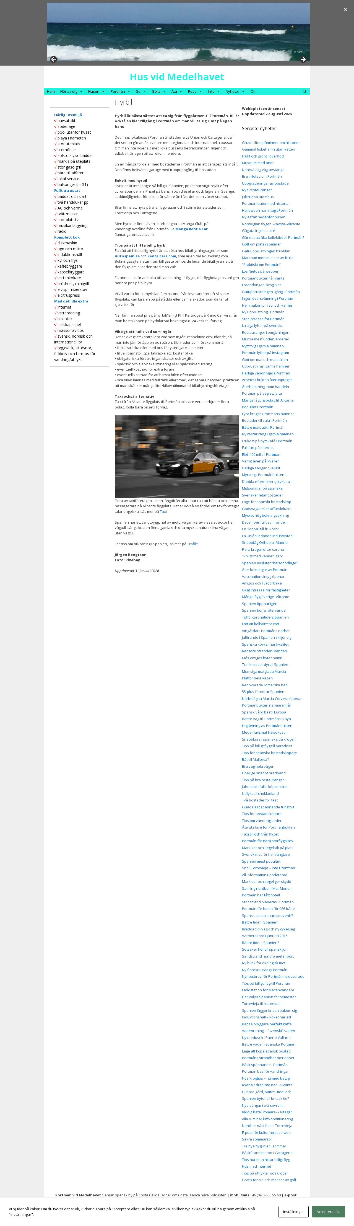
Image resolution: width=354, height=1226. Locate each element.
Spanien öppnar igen (259, 603)
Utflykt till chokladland (260, 793)
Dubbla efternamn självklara (266, 481)
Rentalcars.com (161, 256)
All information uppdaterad (264, 874)
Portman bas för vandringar (265, 1071)
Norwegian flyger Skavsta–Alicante (271, 223)
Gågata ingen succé (258, 230)
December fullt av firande (263, 522)
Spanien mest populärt (261, 861)
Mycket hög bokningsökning (265, 515)
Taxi (163, 511)
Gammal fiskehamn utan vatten (268, 149)
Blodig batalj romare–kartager (267, 1111)
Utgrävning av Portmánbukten (267, 725)
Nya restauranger (257, 189)
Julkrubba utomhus (258, 196)
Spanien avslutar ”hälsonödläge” (270, 562)
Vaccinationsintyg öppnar (263, 576)
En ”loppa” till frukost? (260, 528)
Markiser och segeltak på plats (267, 847)
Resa (192, 91)
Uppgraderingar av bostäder (266, 183)
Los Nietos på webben (260, 271)
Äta (174, 91)
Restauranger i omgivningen (265, 332)
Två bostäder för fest (260, 800)
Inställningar (293, 1211)
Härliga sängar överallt (261, 467)
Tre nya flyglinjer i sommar (264, 1146)
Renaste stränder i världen (264, 650)
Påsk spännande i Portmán (265, 1064)
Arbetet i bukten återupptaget (267, 379)
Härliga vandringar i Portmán (266, 373)
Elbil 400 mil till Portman (261, 454)
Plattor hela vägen (257, 678)
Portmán (118, 91)
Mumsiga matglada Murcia (264, 671)
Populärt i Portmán (257, 406)
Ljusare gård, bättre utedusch (266, 1091)
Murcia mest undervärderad (265, 339)
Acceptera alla (328, 1211)
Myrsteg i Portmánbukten (263, 474)
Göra (156, 91)
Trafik (192, 543)
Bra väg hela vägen (258, 766)
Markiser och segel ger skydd (266, 881)
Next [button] (303, 60)
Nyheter (232, 91)
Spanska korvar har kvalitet (265, 644)
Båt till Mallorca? (255, 759)
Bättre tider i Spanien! (260, 922)
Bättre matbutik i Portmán (263, 427)
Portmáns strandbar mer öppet (268, 1057)
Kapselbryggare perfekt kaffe (267, 1023)
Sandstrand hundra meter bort (268, 956)
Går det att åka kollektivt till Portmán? (273, 237)
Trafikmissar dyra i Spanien (265, 664)
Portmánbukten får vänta (263, 278)
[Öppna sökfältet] (305, 91)
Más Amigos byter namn (262, 657)
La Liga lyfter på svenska (262, 325)
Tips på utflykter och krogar (265, 1173)
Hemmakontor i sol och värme (267, 305)
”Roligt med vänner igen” (262, 555)
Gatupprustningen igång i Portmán (271, 291)
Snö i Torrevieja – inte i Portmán (268, 867)
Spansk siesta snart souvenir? (267, 915)
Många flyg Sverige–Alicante (265, 596)
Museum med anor (258, 162)
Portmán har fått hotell (261, 895)
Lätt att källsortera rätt (260, 623)
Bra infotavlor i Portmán (262, 176)
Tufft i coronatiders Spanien (265, 617)
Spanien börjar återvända (264, 610)
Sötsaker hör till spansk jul (264, 949)
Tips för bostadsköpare (262, 813)
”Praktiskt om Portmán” (261, 264)
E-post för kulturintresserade (266, 1132)
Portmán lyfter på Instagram (265, 352)
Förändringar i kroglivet (261, 284)
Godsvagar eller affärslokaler (267, 508)
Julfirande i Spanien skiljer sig (266, 637)
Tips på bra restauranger (263, 779)
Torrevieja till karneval (260, 1003)
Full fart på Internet (258, 447)
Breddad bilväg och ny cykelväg (268, 929)
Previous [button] (54, 58)
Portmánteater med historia (265, 203)
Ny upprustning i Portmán (263, 311)
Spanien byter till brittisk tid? (265, 1098)
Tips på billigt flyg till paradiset (267, 745)
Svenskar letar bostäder (262, 495)
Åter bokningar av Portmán (264, 569)
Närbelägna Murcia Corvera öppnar (272, 698)
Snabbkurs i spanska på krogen (269, 739)
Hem (51, 91)
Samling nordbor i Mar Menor (266, 888)
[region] (178, 32)
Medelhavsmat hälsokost (263, 732)
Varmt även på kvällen (261, 461)
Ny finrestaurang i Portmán (264, 969)
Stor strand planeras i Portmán (268, 901)
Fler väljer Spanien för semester (269, 996)
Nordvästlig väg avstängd (263, 169)
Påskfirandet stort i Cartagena (267, 1152)
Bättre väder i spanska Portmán (268, 1044)
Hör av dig (68, 91)
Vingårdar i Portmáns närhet (266, 630)
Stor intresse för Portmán (263, 318)
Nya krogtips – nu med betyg (266, 1078)
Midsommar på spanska (262, 488)
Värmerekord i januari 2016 (264, 935)
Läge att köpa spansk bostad (266, 1051)
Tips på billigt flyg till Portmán (266, 983)
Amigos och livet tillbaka (262, 583)
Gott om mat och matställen (265, 359)
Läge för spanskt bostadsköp (266, 501)
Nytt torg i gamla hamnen (263, 345)
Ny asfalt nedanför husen (263, 216)
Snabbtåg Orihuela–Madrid (265, 542)
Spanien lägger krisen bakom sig (269, 1010)
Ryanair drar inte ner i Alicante (267, 1084)
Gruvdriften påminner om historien (271, 142)
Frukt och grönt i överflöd (263, 156)
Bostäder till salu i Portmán (264, 420)
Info (211, 91)
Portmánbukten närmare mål (266, 705)
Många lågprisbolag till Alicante (268, 400)
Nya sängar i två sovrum (262, 1105)
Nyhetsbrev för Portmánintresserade (273, 976)
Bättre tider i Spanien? (260, 942)
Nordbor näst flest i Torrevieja (267, 1125)
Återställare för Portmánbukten (268, 827)
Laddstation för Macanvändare (268, 989)
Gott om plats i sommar (261, 244)
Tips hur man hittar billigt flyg (266, 1159)
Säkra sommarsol (257, 1139)
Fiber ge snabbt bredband (264, 772)
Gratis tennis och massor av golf (269, 1179)
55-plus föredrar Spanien (263, 691)
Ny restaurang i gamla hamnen (268, 433)
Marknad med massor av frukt (267, 257)
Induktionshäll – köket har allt (266, 1017)
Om (253, 91)
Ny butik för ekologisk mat (263, 962)
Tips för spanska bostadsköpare (269, 752)
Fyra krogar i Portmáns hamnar (268, 413)
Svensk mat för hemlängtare (266, 854)
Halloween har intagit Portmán (267, 210)
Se (138, 91)
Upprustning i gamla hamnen (266, 366)
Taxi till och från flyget (260, 834)
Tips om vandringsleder (262, 820)
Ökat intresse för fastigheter (266, 590)
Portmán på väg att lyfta (262, 393)
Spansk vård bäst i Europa (264, 712)
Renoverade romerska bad (265, 684)
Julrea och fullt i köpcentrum (265, 786)
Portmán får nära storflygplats (267, 840)
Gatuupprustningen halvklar (266, 251)
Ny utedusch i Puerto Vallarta (266, 1037)
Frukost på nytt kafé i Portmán (267, 440)
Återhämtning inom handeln (265, 386)
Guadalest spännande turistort (268, 807)
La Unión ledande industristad (267, 535)
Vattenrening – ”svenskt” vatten (268, 1030)
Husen (93, 91)
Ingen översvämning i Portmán (267, 298)
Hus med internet (256, 1166)
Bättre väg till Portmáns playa (266, 718)
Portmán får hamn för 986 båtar (268, 908)
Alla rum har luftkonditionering (267, 1118)
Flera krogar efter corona (263, 549)
